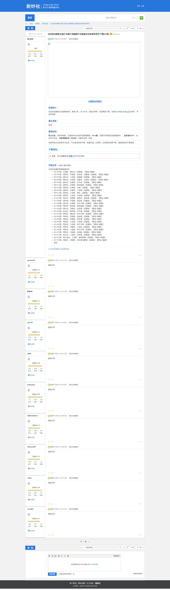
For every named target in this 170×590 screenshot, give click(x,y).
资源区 (37, 23)
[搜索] (141, 17)
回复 (52, 255)
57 (29, 400)
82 (41, 524)
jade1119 (30, 322)
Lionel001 (30, 509)
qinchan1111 (31, 260)
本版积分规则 (137, 574)
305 (41, 431)
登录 (138, 6)
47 (29, 275)
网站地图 (81, 583)
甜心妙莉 (30, 39)
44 (41, 462)
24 (41, 306)
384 (29, 524)
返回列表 (90, 28)
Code (65, 556)
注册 (142, 6)
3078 (35, 368)
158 (41, 337)
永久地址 (90, 583)
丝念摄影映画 (64, 249)
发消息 (32, 60)
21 (29, 306)
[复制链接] (116, 34)
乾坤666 (29, 291)
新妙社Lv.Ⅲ (36, 363)
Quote (61, 556)
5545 (29, 431)
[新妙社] (43, 3)
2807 (35, 493)
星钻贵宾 (45, 23)
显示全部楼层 (73, 39)
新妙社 (26, 23)
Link (58, 556)
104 (41, 400)
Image (55, 556)
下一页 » (85, 542)
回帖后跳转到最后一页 (67, 574)
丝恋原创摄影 (54, 249)
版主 (35, 48)
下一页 (139, 28)
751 (35, 275)
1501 (29, 462)
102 (29, 368)
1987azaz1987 (31, 447)
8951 (35, 54)
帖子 (133, 18)
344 (35, 462)
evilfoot (29, 478)
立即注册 (95, 564)
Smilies (68, 556)
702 (35, 337)
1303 (29, 337)
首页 (30, 17)
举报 (139, 255)
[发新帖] (30, 28)
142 (41, 493)
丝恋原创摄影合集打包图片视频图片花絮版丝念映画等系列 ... (71, 23)
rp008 (29, 353)
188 (35, 306)
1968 (35, 431)
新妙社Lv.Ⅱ (36, 270)
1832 (41, 54)
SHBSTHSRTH (32, 416)
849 (29, 493)
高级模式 (117, 556)
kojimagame (31, 385)
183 (41, 275)
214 (41, 368)
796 (35, 524)
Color (52, 556)
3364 (35, 400)
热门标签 (73, 583)
